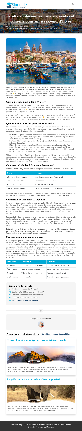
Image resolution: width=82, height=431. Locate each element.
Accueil (8, 27)
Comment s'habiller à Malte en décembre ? (26, 295)
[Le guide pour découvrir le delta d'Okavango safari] (41, 395)
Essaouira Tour (33, 427)
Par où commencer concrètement (23, 300)
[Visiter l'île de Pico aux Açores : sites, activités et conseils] (41, 356)
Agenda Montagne (47, 427)
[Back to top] (76, 425)
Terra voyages (65, 425)
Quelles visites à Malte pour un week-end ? (26, 292)
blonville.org (17, 425)
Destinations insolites (20, 27)
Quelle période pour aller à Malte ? (23, 289)
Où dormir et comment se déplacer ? (24, 297)
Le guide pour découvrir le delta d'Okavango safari (33, 379)
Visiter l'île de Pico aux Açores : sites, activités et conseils (36, 340)
